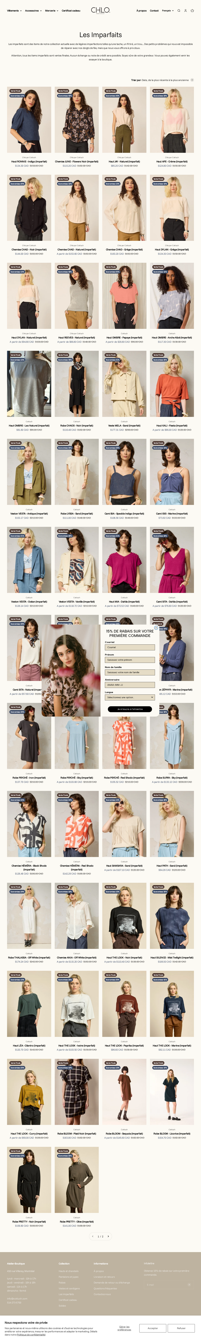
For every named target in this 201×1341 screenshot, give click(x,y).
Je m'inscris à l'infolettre (130, 709)
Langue (109, 692)
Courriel (109, 642)
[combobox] (129, 697)
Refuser (181, 1328)
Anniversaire (112, 679)
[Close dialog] (156, 628)
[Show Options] (152, 697)
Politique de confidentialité (31, 1334)
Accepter (153, 1328)
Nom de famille (113, 667)
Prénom (109, 654)
